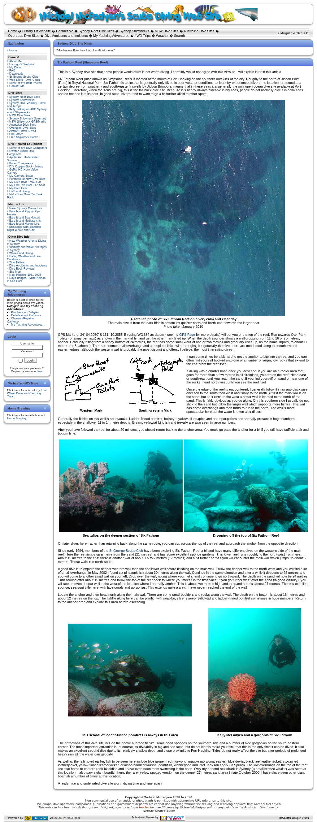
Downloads (16, 73)
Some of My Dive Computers (28, 147)
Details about (26, 315)
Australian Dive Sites (199, 31)
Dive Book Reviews (22, 268)
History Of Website (36, 31)
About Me (15, 61)
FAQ (12, 70)
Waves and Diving (21, 253)
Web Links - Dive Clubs (24, 79)
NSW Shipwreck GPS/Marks (27, 121)
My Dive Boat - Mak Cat (25, 182)
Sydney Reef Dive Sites (96, 31)
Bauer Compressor (21, 163)
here (39, 371)
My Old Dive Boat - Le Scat (27, 185)
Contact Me (64, 31)
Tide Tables (16, 262)
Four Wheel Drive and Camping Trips (27, 393)
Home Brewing (16, 418)
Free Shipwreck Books (23, 137)
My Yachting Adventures (111, 35)
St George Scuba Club (23, 76)
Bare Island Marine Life (24, 223)
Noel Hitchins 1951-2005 (25, 274)
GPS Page (187, 334)
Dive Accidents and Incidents (66, 35)
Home (12, 31)
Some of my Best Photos (25, 82)
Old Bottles (16, 134)
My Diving (15, 67)
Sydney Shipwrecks (134, 31)
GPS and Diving (19, 191)
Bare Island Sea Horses (24, 217)
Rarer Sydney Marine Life (25, 208)
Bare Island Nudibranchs (25, 220)
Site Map (15, 271)
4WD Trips (143, 35)
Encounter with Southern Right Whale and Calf (24, 228)
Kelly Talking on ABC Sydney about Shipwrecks (27, 111)
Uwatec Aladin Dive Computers (21, 152)
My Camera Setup (21, 175)
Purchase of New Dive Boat (27, 178)
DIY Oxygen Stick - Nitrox (26, 166)
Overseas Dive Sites (23, 35)
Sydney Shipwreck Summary (27, 118)
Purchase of (25, 312)
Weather (162, 35)
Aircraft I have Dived (22, 130)
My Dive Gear (18, 188)
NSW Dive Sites (167, 31)
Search (179, 35)
